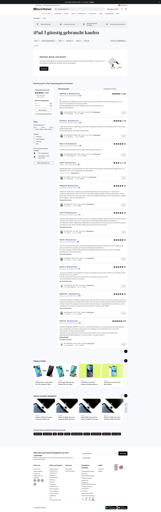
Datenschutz (85, 480)
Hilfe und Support (54, 489)
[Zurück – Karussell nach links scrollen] (121, 360)
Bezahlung (52, 480)
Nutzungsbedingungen (88, 471)
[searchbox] (81, 9)
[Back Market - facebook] (42, 480)
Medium (100, 471)
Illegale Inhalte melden (87, 493)
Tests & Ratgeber (54, 491)
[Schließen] (159, 2)
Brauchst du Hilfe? (112, 9)
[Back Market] (42, 9)
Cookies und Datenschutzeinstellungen (89, 483)
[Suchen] (55, 9)
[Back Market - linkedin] (38, 480)
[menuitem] (58, 13)
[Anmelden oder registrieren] (121, 9)
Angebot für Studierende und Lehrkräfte (38, 475)
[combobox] (37, 40)
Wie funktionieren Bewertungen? (44, 113)
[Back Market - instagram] (35, 480)
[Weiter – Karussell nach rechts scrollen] (125, 360)
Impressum (85, 491)
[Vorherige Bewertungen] (121, 351)
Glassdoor (101, 469)
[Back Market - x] (35, 484)
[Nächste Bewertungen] (125, 351)
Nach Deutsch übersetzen (66, 200)
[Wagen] (125, 9)
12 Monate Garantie (87, 478)
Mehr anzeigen (64, 337)
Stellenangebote (38, 471)
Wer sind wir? (37, 469)
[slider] (35, 129)
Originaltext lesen (75, 173)
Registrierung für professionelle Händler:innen (54, 471)
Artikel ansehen (96, 112)
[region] (80, 376)
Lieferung (52, 482)
